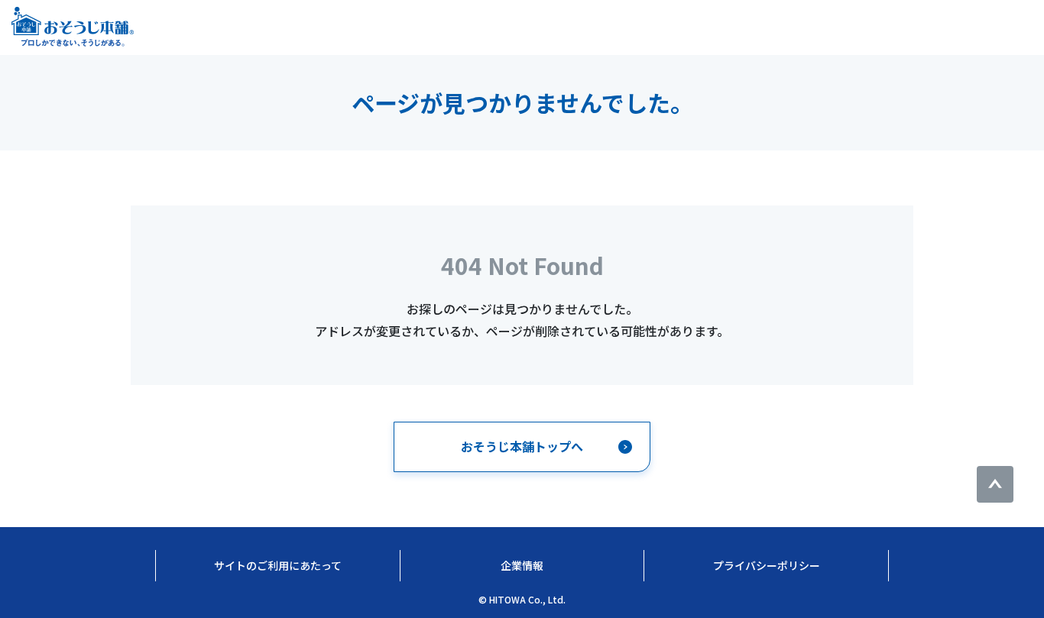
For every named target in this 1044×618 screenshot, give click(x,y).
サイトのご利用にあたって (278, 565)
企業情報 (522, 565)
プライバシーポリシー (766, 565)
